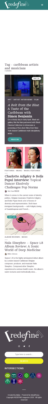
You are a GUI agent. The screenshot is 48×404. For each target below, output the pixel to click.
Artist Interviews (23, 100)
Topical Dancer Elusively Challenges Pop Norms (24, 182)
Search (24, 361)
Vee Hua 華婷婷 (13, 191)
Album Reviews (12, 237)
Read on (15, 139)
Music (19, 171)
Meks (18, 395)
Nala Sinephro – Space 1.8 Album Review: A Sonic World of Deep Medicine (24, 246)
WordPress (35, 395)
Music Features (32, 171)
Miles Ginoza (12, 254)
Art (10, 100)
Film (36, 100)
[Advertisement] (24, 36)
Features (9, 171)
